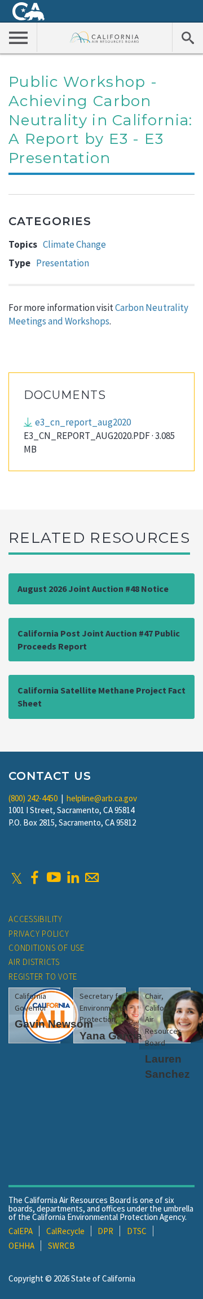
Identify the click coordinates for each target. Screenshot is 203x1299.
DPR (105, 1231)
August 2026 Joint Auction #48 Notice (93, 588)
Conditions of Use (46, 947)
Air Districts (34, 961)
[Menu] (18, 37)
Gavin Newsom (54, 1024)
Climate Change (74, 244)
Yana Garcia (111, 1036)
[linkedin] (72, 877)
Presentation (62, 263)
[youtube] (53, 877)
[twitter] (17, 877)
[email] (92, 877)
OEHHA (21, 1245)
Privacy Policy (38, 933)
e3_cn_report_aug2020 (83, 422)
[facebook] (34, 877)
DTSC (137, 1231)
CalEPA (20, 1231)
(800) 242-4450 (33, 798)
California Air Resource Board (104, 37)
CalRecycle (65, 1231)
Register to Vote (42, 976)
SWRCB (61, 1245)
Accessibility (35, 919)
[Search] (187, 37)
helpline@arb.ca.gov (102, 798)
